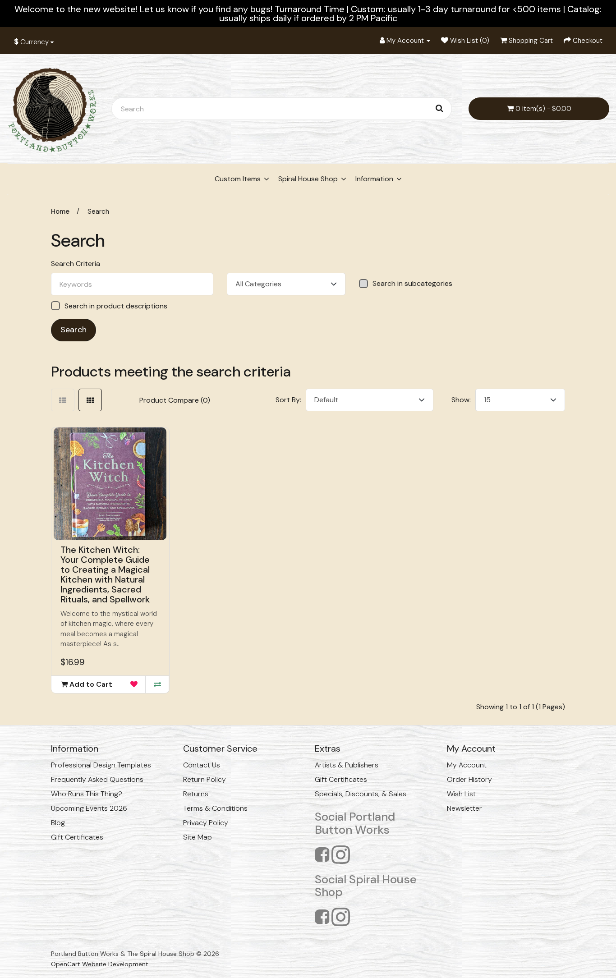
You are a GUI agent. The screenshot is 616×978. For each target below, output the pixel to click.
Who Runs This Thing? (86, 794)
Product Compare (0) (174, 400)
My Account (467, 765)
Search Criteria (75, 263)
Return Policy (204, 779)
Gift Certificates (77, 837)
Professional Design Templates (101, 765)
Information (374, 179)
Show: (461, 399)
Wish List (461, 794)
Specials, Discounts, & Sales (360, 794)
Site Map (197, 837)
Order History (469, 779)
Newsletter (464, 808)
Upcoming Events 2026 (89, 808)
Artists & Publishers (346, 765)
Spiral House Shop (308, 179)
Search (98, 211)
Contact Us (201, 765)
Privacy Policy (205, 822)
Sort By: (288, 399)
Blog (58, 822)
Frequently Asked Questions (97, 779)
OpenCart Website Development (99, 964)
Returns (195, 794)
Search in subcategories (412, 283)
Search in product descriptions (115, 306)
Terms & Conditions (215, 808)
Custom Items (238, 179)
